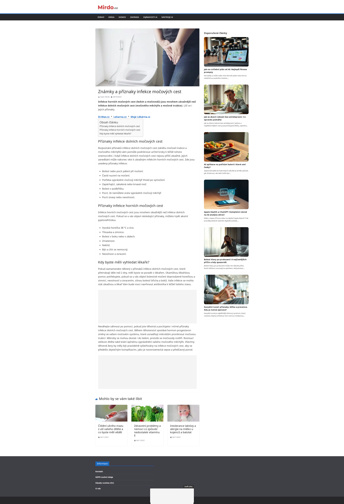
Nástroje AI (167, 17)
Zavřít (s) (188, 486)
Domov (122, 17)
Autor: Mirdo (105, 97)
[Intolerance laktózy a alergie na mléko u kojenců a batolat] (183, 406)
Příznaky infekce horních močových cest (120, 129)
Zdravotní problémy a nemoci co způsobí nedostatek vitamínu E (147, 430)
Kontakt (99, 471)
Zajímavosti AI (150, 17)
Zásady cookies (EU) (104, 483)
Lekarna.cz (120, 116)
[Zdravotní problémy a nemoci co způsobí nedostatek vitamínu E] (147, 406)
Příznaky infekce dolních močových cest (120, 126)
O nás (98, 488)
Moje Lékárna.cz (140, 116)
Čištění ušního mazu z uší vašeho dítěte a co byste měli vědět (110, 429)
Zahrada (134, 17)
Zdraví (101, 17)
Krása (111, 17)
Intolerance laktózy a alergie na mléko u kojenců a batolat (183, 429)
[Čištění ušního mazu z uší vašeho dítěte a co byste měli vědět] (111, 406)
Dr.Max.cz (104, 116)
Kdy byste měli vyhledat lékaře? (115, 133)
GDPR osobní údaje (104, 477)
